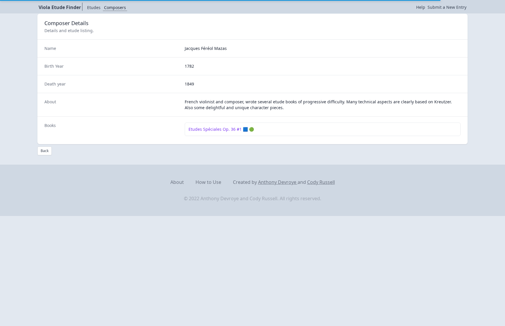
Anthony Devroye (278, 182)
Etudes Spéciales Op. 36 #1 (215, 129)
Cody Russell (321, 182)
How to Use (208, 182)
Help (420, 7)
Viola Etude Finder (60, 7)
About (177, 182)
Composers (115, 7)
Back (45, 150)
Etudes (94, 7)
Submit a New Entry (447, 7)
